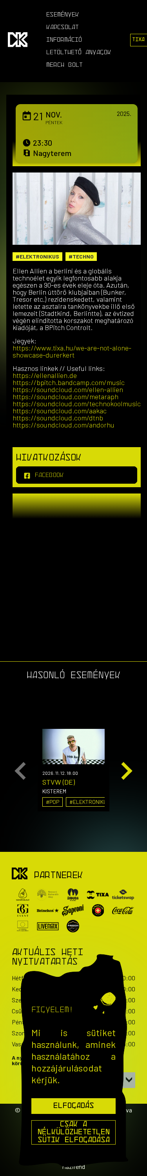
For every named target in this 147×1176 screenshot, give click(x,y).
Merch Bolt (64, 65)
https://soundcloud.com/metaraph (65, 396)
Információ (64, 40)
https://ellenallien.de (45, 375)
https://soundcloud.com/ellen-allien (68, 389)
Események (62, 15)
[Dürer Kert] (19, 874)
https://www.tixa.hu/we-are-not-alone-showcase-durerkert (72, 351)
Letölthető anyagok (78, 53)
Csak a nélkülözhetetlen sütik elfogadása (74, 1132)
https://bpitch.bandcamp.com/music (69, 382)
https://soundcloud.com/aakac (60, 410)
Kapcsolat (62, 27)
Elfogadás (73, 1106)
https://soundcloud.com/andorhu (63, 424)
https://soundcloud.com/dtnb (58, 417)
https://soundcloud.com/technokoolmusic (77, 403)
